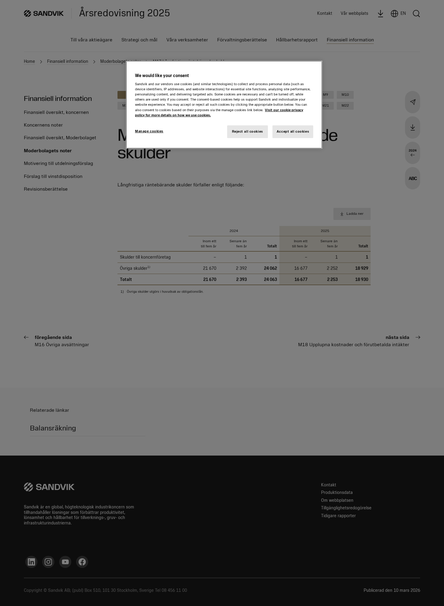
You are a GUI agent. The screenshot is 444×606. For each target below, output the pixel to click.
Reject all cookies (247, 131)
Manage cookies (149, 131)
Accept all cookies (293, 131)
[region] (224, 105)
